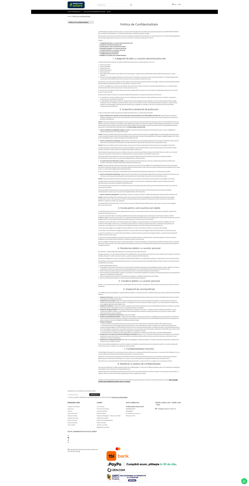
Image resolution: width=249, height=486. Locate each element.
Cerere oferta (71, 425)
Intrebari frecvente (73, 418)
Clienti (99, 403)
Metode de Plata (72, 416)
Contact (70, 411)
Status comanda (72, 420)
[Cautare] (131, 5)
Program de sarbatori (74, 406)
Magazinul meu (74, 403)
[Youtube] (68, 438)
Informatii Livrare (73, 413)
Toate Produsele (74, 12)
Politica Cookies (101, 422)
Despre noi (71, 409)
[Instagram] (68, 442)
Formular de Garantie (103, 409)
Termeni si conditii (102, 425)
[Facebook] (68, 435)
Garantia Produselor (102, 418)
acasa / (70, 16)
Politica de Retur (101, 413)
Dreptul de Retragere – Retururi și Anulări (108, 416)
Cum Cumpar (100, 406)
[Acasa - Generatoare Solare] (77, 4)
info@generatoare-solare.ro (166, 409)
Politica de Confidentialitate (81, 16)
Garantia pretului (72, 422)
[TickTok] (68, 440)
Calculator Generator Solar (94, 12)
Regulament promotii (103, 427)
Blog (108, 12)
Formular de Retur (102, 411)
